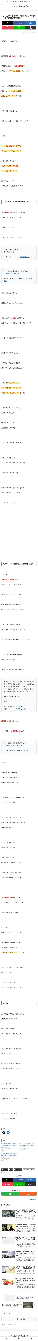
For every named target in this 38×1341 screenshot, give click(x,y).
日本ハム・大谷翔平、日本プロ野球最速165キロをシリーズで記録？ (27, 1145)
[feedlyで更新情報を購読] (10, 1194)
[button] (30, 27)
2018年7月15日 (23, 750)
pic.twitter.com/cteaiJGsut (12, 273)
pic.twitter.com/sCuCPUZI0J (13, 745)
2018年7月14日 (25, 257)
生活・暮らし (18, 1169)
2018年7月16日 (21, 709)
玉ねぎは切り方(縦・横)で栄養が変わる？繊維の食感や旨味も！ (9, 1155)
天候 (12, 1169)
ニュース (5, 1169)
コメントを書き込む (19, 1319)
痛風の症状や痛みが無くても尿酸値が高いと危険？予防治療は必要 (8, 1145)
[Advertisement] (19, 516)
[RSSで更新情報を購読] (28, 1194)
